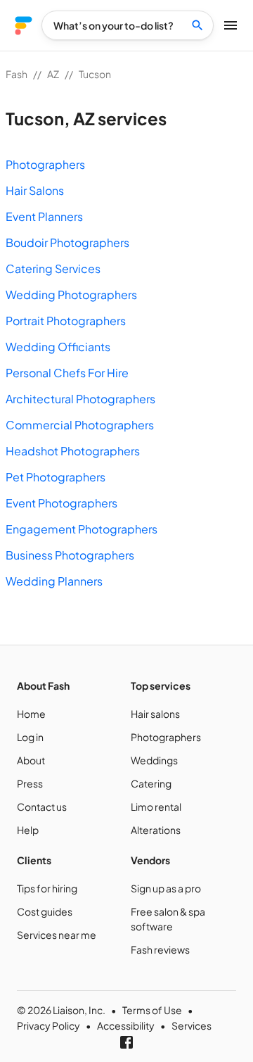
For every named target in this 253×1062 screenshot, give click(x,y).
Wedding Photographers (71, 294)
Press (30, 783)
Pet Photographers (55, 476)
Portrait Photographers (66, 320)
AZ (53, 74)
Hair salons (155, 713)
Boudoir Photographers (67, 242)
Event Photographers (61, 502)
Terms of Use (152, 1010)
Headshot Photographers (73, 450)
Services (191, 1025)
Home (31, 713)
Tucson (95, 74)
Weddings (154, 760)
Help (28, 829)
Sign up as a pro (166, 888)
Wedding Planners (54, 581)
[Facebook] (126, 1042)
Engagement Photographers (81, 528)
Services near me (56, 934)
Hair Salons (35, 190)
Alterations (156, 829)
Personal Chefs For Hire (67, 372)
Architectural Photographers (80, 398)
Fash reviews (160, 949)
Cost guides (44, 911)
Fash (16, 74)
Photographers (45, 164)
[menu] (23, 26)
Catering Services (53, 268)
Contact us (42, 806)
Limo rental (156, 806)
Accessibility (126, 1025)
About (31, 760)
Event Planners (44, 216)
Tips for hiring (47, 888)
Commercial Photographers (80, 424)
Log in (30, 737)
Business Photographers (70, 555)
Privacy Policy (48, 1025)
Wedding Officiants (58, 346)
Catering (151, 783)
